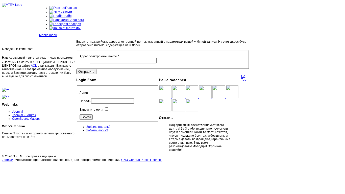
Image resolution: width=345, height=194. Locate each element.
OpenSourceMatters (26, 118)
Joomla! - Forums (24, 115)
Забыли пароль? (98, 127)
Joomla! (17, 111)
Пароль (85, 101)
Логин (84, 92)
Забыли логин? (97, 130)
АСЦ (34, 65)
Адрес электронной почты (99, 56)
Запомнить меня (91, 109)
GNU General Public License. (141, 160)
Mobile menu (48, 35)
